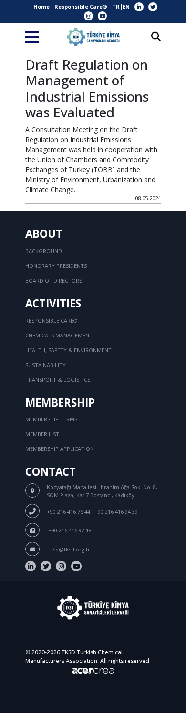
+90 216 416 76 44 (68, 511)
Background (43, 251)
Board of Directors (53, 280)
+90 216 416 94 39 (116, 511)
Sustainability (45, 364)
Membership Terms (51, 419)
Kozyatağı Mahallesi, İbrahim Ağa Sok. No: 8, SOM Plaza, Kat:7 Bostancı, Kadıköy (102, 491)
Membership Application (59, 448)
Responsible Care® (80, 6)
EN (126, 6)
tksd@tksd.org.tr (68, 549)
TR (116, 6)
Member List (42, 434)
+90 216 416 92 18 (69, 530)
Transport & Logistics (57, 379)
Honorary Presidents (56, 265)
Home (41, 6)
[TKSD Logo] (93, 37)
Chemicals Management (59, 335)
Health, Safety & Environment (68, 350)
